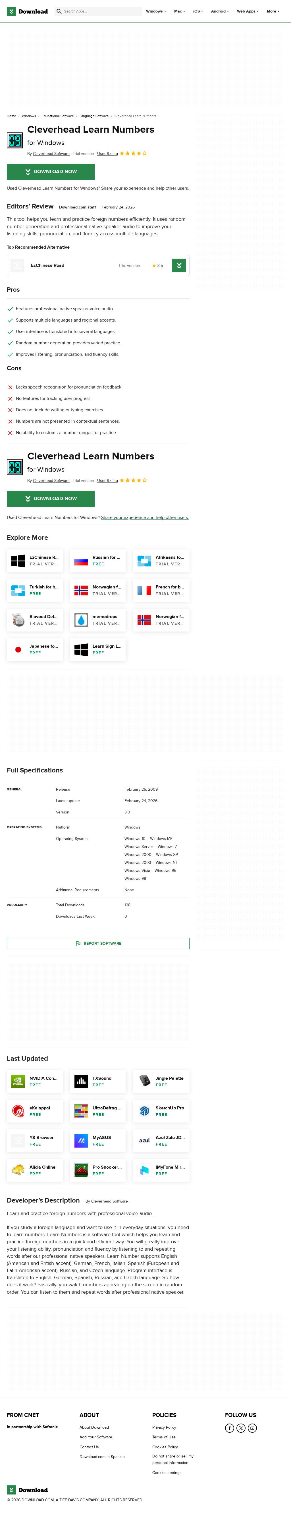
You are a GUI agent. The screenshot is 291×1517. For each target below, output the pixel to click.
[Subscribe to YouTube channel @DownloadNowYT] (252, 1428)
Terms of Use (164, 1437)
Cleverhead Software (109, 1201)
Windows (154, 11)
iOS (196, 11)
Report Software (102, 943)
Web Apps (246, 11)
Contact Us (89, 1446)
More (271, 11)
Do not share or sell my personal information (173, 1459)
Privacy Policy (164, 1427)
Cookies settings (167, 1472)
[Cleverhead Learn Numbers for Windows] (15, 140)
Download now (55, 172)
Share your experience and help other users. (145, 188)
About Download (94, 1427)
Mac (178, 11)
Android (218, 11)
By (48, 153)
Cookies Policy (165, 1446)
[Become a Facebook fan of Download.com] (229, 1428)
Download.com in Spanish (102, 1456)
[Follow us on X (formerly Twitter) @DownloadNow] (241, 1428)
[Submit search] (59, 11)
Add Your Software (96, 1437)
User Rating (107, 153)
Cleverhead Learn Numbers (90, 135)
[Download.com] (27, 11)
